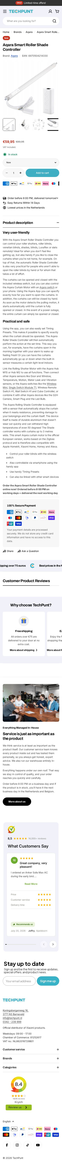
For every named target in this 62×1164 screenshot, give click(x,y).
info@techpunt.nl (12, 1017)
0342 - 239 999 (12, 1021)
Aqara (29, 31)
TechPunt (18, 1157)
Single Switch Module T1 (22, 387)
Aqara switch (47, 287)
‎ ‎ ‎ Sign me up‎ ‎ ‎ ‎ (48, 981)
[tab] (26, 582)
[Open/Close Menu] (5, 11)
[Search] (54, 21)
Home (6, 31)
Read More (31, 883)
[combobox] (31, 21)
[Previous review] (44, 944)
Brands (18, 31)
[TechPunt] (14, 1000)
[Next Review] (53, 944)
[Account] (50, 11)
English (7, 1121)
